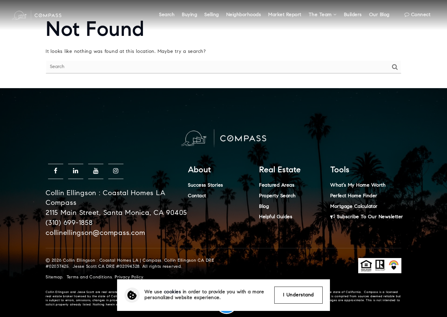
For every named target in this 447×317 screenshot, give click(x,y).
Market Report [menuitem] (284, 14)
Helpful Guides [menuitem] (275, 217)
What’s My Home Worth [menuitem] (358, 185)
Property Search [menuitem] (277, 196)
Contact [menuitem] (197, 196)
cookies (172, 292)
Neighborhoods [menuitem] (243, 14)
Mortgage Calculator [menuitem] (354, 206)
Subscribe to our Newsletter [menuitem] (369, 217)
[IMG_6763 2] (36, 14)
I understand (298, 295)
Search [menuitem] (167, 14)
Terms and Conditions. (90, 277)
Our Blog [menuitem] (379, 14)
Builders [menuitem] (353, 14)
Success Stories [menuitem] (205, 185)
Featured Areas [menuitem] (276, 185)
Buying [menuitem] (189, 14)
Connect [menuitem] (419, 14)
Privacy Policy (129, 277)
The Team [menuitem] (321, 14)
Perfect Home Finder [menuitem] (353, 196)
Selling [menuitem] (211, 14)
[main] (223, 44)
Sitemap (54, 277)
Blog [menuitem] (264, 206)
